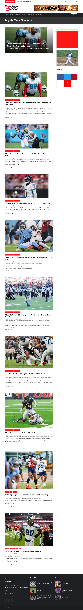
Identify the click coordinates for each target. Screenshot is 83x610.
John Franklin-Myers (42, 108)
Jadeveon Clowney (22, 555)
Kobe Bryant (39, 205)
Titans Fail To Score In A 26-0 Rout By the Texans (22, 433)
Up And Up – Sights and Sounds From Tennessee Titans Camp (26, 495)
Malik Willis (26, 498)
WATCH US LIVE (30, 14)
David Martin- (20, 377)
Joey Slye (37, 436)
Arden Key (9, 263)
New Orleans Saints (28, 159)
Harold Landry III (16, 555)
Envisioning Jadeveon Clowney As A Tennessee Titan (23, 551)
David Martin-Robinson (27, 377)
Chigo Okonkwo (25, 320)
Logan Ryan (41, 555)
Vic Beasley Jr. (17, 556)
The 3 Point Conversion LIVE (65, 607)
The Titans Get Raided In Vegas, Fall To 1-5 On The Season (25, 374)
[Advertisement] (68, 39)
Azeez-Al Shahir (14, 498)
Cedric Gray (19, 108)
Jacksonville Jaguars (21, 263)
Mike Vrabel (47, 377)
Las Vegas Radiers (41, 377)
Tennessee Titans (15, 109)
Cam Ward (14, 108)
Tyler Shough (47, 159)
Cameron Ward (10, 159)
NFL (47, 108)
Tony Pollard (42, 159)
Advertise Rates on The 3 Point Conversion (24, 1)
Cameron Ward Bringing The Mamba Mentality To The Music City (27, 203)
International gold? (66, 596)
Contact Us (74, 14)
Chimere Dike (16, 159)
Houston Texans (26, 436)
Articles (7, 492)
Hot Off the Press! (8, 151)
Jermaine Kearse (35, 108)
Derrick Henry (10, 555)
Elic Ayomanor (23, 108)
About (11, 14)
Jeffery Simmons (29, 108)
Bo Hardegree (10, 436)
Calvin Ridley (14, 320)
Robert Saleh (9, 109)
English (76, 1)
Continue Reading (8, 117)
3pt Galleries (39, 14)
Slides (18, 151)
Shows (23, 14)
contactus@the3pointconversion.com (13, 593)
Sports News (17, 14)
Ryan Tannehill (30, 498)
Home (7, 14)
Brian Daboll (10, 108)
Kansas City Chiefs (35, 555)
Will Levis (41, 498)
